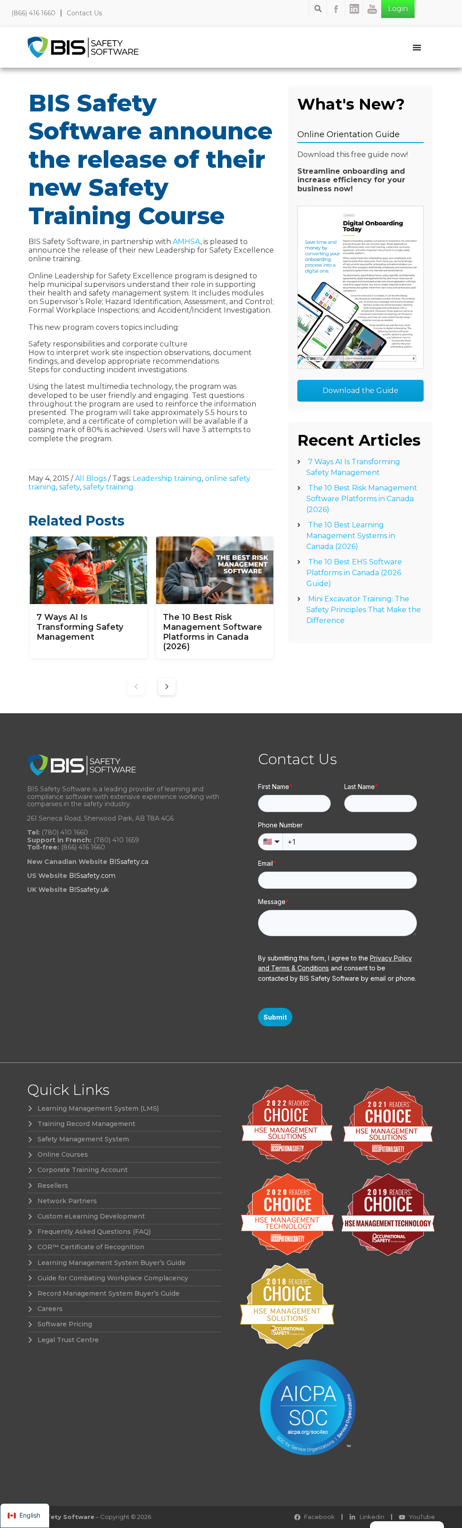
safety (69, 487)
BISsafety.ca (128, 862)
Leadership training (167, 478)
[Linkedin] (354, 9)
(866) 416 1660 (33, 13)
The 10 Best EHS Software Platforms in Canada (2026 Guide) (354, 573)
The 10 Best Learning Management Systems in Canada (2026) (350, 536)
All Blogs (90, 478)
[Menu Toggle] (416, 47)
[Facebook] (336, 9)
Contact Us (84, 13)
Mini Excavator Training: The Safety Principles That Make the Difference (363, 610)
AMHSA (186, 241)
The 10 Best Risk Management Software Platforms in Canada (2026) (361, 499)
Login (398, 9)
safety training (108, 487)
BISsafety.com (92, 876)
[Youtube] (372, 9)
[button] (167, 686)
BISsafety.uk (89, 890)
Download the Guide (360, 390)
